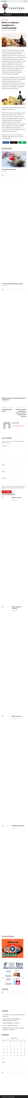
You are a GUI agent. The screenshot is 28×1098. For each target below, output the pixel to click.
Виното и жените (16, 716)
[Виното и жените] (6, 716)
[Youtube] (26, 1)
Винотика (12, 1096)
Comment (5, 446)
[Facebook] (24, 1)
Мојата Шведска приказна (16, 607)
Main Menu (8, 14)
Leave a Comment (12, 30)
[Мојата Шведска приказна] (6, 607)
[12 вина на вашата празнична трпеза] (14, 175)
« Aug (3, 1062)
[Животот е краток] (6, 497)
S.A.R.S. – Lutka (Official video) (10, 1025)
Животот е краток (17, 497)
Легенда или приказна (18, 825)
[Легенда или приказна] (6, 825)
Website (4, 478)
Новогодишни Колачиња (9, 169)
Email (4, 471)
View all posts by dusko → (18, 425)
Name (4, 465)
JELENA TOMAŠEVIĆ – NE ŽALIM (11, 1023)
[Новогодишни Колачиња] (14, 167)
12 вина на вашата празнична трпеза (12, 283)
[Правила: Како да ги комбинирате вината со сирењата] (14, 290)
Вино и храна (5, 19)
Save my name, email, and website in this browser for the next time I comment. (13, 487)
